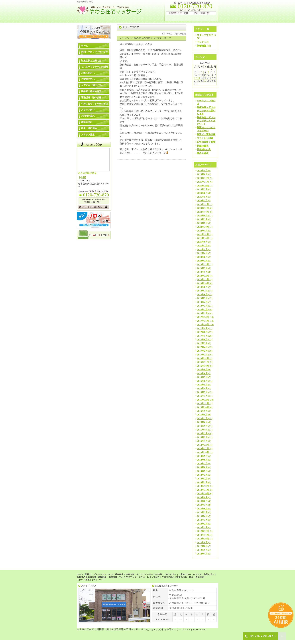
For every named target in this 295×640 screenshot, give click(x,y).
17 (195, 78)
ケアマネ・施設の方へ (92, 85)
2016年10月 (203, 366)
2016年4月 (202, 388)
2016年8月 (202, 373)
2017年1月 (202, 354)
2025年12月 (203, 178)
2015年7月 (202, 418)
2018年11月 (203, 279)
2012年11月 (203, 535)
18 (198, 78)
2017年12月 (203, 317)
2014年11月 (203, 448)
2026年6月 (202, 174)
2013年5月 (202, 512)
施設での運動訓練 (206, 134)
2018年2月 (202, 309)
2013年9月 (202, 497)
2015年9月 (202, 411)
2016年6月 (202, 381)
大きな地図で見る (87, 172)
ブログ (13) (202, 42)
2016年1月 (202, 396)
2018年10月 (203, 283)
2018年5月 (202, 298)
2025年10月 (203, 185)
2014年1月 (202, 482)
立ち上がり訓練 (205, 138)
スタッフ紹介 (87, 110)
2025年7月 (202, 189)
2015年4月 (202, 430)
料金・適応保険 (89, 128)
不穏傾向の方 (204, 149)
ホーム (84, 45)
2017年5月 (202, 343)
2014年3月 (202, 475)
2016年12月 (203, 358)
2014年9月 (202, 456)
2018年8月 (202, 287)
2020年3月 (202, 260)
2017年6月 (202, 339)
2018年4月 (202, 302)
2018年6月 (202, 294)
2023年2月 (202, 223)
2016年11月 (203, 362)
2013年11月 (203, 490)
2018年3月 (202, 306)
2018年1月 (202, 313)
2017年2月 (202, 351)
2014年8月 (202, 460)
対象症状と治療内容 (91, 60)
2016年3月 (202, 392)
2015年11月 (203, 403)
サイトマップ (98, 579)
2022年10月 (203, 227)
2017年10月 (203, 324)
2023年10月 (203, 212)
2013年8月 (202, 501)
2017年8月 (202, 332)
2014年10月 (203, 452)
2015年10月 (203, 407)
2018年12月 (203, 276)
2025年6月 (202, 193)
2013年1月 (202, 527)
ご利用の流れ (87, 116)
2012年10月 (203, 538)
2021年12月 (203, 234)
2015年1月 (202, 441)
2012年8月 (202, 546)
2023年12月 (203, 204)
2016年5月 (202, 384)
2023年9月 (202, 215)
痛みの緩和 (202, 153)
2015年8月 (202, 414)
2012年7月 (202, 550)
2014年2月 (202, 478)
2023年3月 (202, 219)
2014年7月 (202, 463)
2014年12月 (203, 445)
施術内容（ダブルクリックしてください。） (206, 120)
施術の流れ (86, 122)
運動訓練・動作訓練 (91, 97)
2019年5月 (202, 272)
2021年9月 (202, 242)
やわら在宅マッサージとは (94, 103)
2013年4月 (202, 516)
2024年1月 (202, 200)
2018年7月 (202, 290)
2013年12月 (203, 486)
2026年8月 (202, 170)
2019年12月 (203, 264)
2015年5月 (202, 426)
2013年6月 (202, 508)
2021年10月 (203, 238)
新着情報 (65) (204, 45)
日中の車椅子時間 (206, 142)
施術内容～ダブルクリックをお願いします (206, 110)
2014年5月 (202, 471)
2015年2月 (202, 437)
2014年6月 (202, 467)
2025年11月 (203, 182)
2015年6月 (202, 422)
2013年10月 (203, 493)
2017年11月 (203, 321)
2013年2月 (202, 523)
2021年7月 (202, 245)
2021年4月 (202, 253)
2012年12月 (203, 531)
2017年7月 (202, 336)
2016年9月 (202, 369)
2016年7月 (202, 377)
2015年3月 (202, 433)
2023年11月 (203, 208)
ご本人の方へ (87, 73)
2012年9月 (202, 542)
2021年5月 (202, 249)
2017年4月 (202, 347)
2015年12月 (203, 400)
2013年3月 (202, 520)
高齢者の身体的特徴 (91, 91)
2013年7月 (202, 505)
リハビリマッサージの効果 (94, 67)
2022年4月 (202, 230)
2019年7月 (202, 268)
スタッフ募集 (87, 134)
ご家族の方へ (87, 79)
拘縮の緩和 (202, 145)
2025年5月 (202, 197)
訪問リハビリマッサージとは (94, 53)
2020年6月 (202, 257)
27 (205, 81)
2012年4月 (202, 553)
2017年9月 (202, 328)
